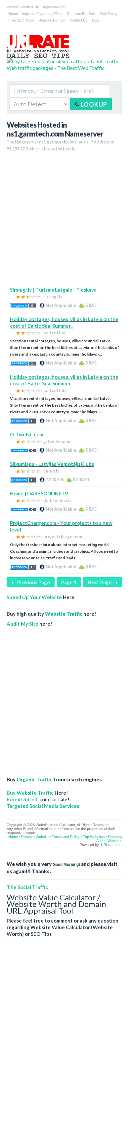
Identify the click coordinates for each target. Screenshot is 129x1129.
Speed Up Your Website (34, 597)
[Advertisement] (64, 221)
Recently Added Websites (109, 839)
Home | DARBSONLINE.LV (39, 493)
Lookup (93, 104)
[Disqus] (64, 1038)
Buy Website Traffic (30, 793)
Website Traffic (63, 614)
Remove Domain (51, 20)
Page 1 (69, 582)
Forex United (22, 799)
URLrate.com (111, 845)
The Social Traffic (27, 887)
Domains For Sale (81, 13)
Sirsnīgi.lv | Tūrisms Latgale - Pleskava (53, 290)
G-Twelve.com (26, 434)
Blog (95, 20)
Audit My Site (22, 624)
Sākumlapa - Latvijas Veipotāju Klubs (52, 464)
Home (13, 13)
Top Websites (94, 837)
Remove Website (35, 837)
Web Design (109, 13)
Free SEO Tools (21, 20)
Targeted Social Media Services (43, 806)
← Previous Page (30, 582)
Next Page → (103, 582)
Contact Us (78, 20)
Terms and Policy (66, 837)
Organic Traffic (34, 779)
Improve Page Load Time (42, 13)
